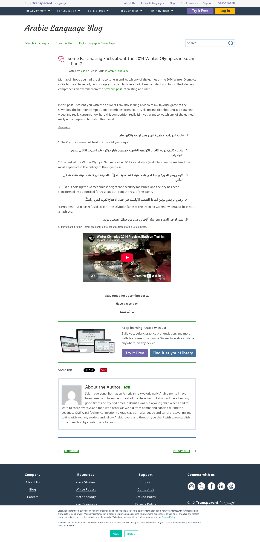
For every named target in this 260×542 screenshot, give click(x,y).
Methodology (86, 497)
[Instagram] (191, 486)
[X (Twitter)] (201, 486)
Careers (32, 497)
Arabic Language (118, 71)
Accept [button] (116, 533)
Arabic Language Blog (63, 28)
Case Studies (85, 482)
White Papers (86, 489)
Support (146, 482)
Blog (32, 489)
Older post (71, 451)
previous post (113, 89)
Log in (225, 11)
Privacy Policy (168, 516)
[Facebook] (211, 486)
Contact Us (145, 489)
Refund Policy (145, 497)
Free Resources (85, 504)
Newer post (181, 451)
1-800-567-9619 (226, 3)
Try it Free (200, 11)
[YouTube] (231, 486)
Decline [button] (131, 533)
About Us (33, 482)
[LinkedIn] (221, 486)
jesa (82, 71)
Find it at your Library (173, 353)
